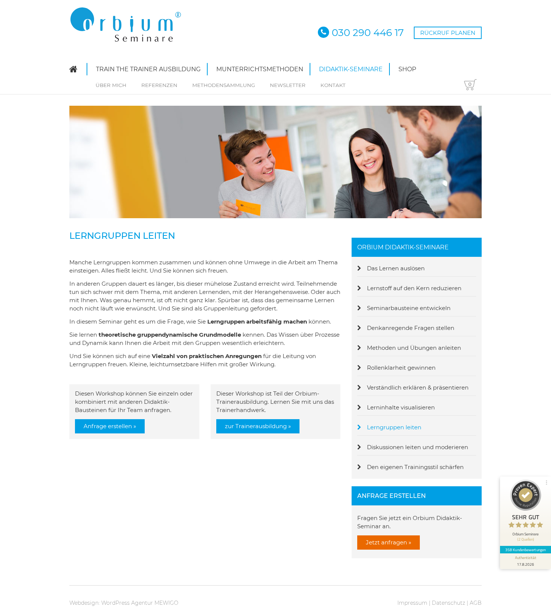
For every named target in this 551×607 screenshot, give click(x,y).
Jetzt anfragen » (388, 542)
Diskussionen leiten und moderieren (417, 447)
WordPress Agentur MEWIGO (139, 603)
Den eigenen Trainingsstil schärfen (415, 467)
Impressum (412, 603)
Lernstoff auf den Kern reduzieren (414, 288)
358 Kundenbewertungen (525, 549)
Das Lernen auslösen (396, 268)
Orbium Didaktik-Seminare (403, 247)
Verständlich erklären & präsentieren (418, 387)
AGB (476, 603)
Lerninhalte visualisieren (401, 407)
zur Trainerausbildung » (258, 426)
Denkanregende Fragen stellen (410, 327)
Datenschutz (448, 603)
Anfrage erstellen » (110, 426)
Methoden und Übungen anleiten (414, 347)
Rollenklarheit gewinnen (401, 367)
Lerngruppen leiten (394, 427)
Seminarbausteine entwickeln (409, 308)
